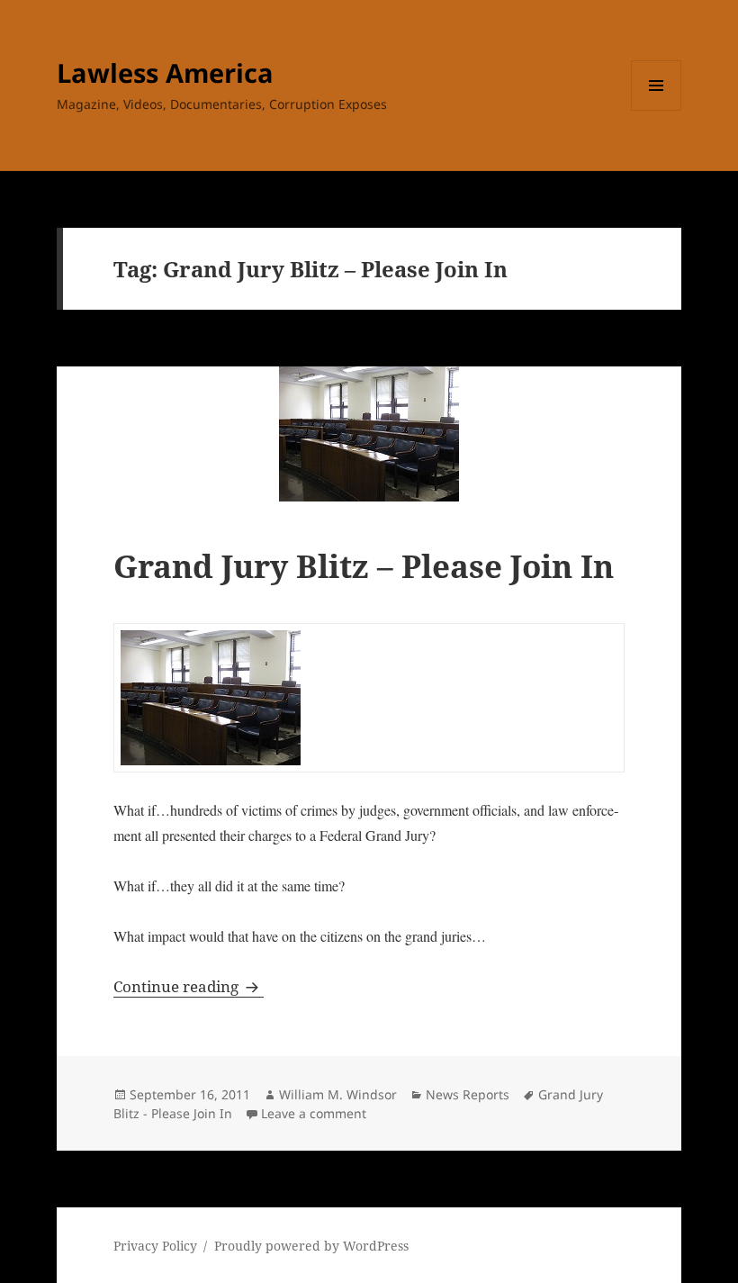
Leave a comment (313, 1113)
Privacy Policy (155, 1245)
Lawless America (165, 72)
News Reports (467, 1094)
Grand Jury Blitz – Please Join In (363, 566)
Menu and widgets (656, 110)
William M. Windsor (338, 1094)
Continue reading (188, 986)
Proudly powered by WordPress (311, 1245)
